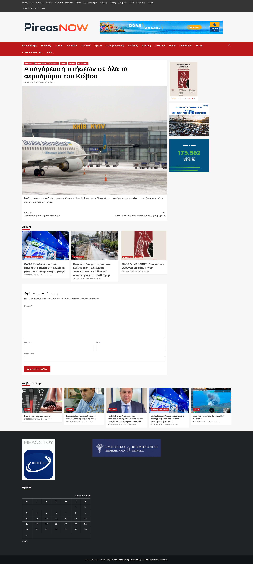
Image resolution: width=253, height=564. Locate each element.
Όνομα (28, 342)
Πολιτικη (70, 409)
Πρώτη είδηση (83, 63)
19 (46, 524)
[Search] (229, 45)
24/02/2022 (30, 82)
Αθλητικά (122, 3)
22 (75, 524)
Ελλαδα (27, 257)
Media (131, 3)
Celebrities (140, 3)
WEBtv (150, 3)
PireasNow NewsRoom (46, 82)
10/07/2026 (127, 271)
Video (43, 9)
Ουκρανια (72, 63)
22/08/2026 (29, 419)
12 (46, 519)
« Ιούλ (25, 541)
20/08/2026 (114, 424)
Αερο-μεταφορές (90, 3)
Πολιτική (69, 3)
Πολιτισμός (139, 257)
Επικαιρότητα (27, 3)
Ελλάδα (49, 3)
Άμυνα (78, 3)
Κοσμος (63, 63)
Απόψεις (103, 3)
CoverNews (148, 560)
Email (99, 342)
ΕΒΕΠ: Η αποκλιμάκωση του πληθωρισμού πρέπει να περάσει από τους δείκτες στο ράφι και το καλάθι (125, 419)
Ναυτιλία (59, 3)
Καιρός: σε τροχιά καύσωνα (37, 416)
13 (56, 519)
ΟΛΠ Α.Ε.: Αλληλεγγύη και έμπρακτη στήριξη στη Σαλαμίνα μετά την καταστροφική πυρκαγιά (44, 268)
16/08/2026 (198, 422)
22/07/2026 (78, 278)
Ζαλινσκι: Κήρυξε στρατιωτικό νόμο (42, 214)
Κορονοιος (29, 63)
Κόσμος (113, 3)
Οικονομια (112, 409)
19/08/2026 (29, 275)
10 (27, 519)
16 (85, 519)
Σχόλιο (28, 306)
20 (56, 524)
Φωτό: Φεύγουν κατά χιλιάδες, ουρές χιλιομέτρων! (140, 214)
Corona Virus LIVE (30, 9)
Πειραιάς (39, 3)
